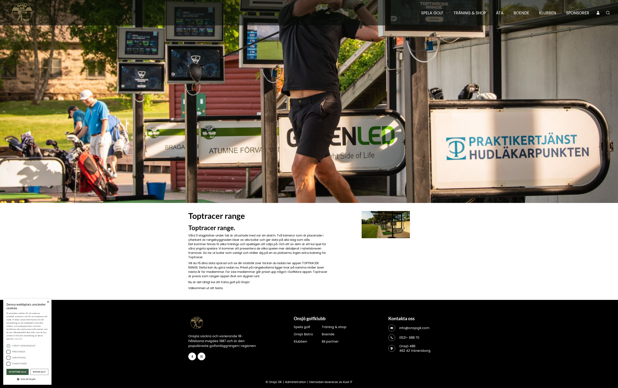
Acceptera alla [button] (17, 371)
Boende (328, 334)
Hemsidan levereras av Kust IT (330, 382)
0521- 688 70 (409, 337)
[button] (27, 379)
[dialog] (27, 342)
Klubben (300, 341)
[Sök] (608, 12)
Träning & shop (334, 327)
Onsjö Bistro (303, 334)
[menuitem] (432, 13)
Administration (295, 382)
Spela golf (302, 327)
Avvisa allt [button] (39, 371)
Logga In (598, 13)
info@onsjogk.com (414, 328)
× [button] (48, 302)
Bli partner (330, 341)
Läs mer (18, 338)
